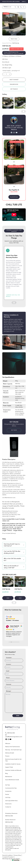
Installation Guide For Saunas (12, 764)
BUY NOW (14, 430)
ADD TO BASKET (14, 79)
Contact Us (8, 807)
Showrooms (8, 803)
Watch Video (14, 39)
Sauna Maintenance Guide (12, 779)
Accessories (8, 791)
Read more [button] (13, 638)
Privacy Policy (17, 855)
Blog (6, 773)
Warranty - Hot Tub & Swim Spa (13, 749)
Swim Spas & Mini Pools (11, 800)
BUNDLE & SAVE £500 (16, 49)
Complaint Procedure (7, 857)
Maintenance (8, 776)
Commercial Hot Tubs (11, 788)
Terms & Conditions (7, 855)
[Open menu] (23, 7)
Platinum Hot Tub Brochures (12, 746)
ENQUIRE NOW (14, 84)
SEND (17, 715)
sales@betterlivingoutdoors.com (13, 736)
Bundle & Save (14, 197)
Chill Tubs (8, 43)
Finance (7, 756)
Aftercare (7, 743)
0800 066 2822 (11, 733)
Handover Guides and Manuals (13, 770)
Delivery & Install (9, 753)
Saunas (7, 794)
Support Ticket (9, 767)
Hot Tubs (7, 785)
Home (3, 43)
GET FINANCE (14, 89)
